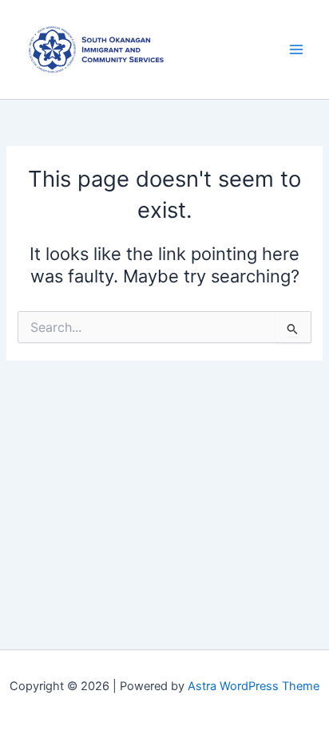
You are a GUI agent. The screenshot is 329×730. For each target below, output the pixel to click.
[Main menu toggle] (296, 49)
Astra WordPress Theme (253, 686)
